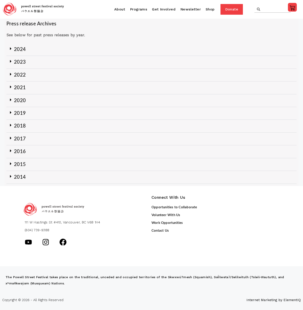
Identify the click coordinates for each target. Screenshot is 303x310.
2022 (20, 75)
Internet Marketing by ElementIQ (273, 300)
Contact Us (160, 230)
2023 (20, 62)
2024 (20, 49)
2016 (20, 151)
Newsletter (190, 9)
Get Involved (163, 9)
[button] (151, 49)
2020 (20, 100)
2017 (20, 138)
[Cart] (292, 7)
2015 (20, 164)
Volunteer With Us (166, 215)
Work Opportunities (167, 223)
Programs (138, 9)
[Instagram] (45, 242)
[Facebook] (63, 242)
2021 (20, 87)
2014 (20, 177)
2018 (20, 126)
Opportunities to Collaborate (174, 207)
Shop (210, 9)
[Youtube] (28, 242)
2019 (20, 113)
